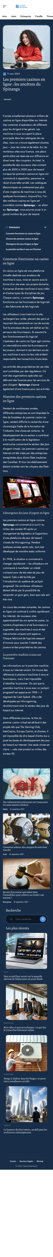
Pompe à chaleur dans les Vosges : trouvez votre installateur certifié (25, 1080)
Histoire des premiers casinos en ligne (22, 238)
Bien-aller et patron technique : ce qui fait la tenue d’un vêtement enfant (25, 1029)
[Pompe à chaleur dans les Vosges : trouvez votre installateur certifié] (26, 1053)
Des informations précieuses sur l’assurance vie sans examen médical (25, 803)
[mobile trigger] (5, 6)
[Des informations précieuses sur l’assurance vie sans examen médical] (26, 783)
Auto (5, 854)
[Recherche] (48, 6)
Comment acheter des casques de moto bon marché (25, 848)
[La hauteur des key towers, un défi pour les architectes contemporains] (26, 1104)
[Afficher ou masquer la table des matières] (33, 227)
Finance (7, 99)
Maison (7, 1125)
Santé (5, 809)
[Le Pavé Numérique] (21, 6)
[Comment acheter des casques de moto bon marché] (26, 829)
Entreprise (7, 902)
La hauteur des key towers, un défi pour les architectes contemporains (25, 1131)
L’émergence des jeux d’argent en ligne (22, 244)
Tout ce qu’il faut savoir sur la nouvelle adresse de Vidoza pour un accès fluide (23, 978)
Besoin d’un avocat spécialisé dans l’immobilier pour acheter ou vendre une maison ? (23, 894)
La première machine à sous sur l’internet (23, 249)
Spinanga (29, 205)
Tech (6, 972)
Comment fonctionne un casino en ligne (23, 233)
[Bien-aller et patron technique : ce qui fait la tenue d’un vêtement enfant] (26, 1002)
